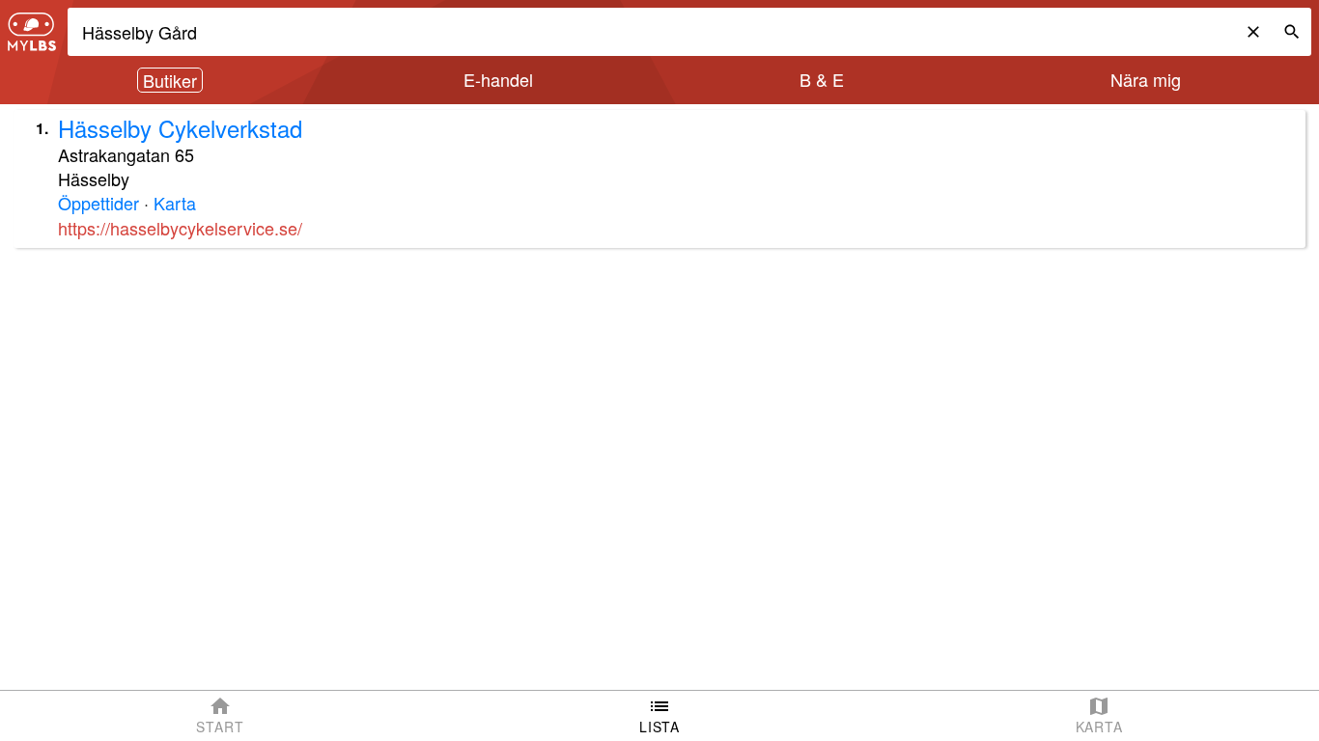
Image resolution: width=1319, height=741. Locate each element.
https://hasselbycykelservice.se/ (180, 227)
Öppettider (98, 202)
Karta (175, 202)
